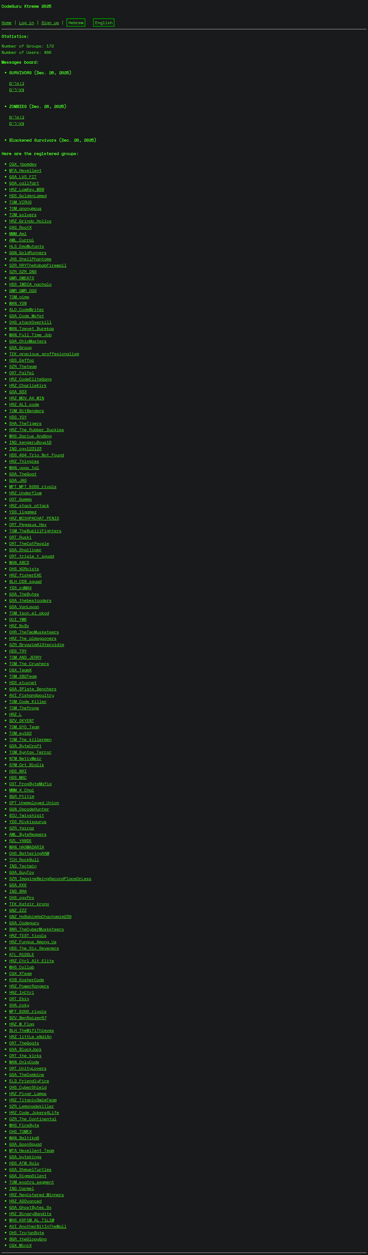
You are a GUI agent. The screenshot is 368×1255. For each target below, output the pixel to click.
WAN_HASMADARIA (26, 847)
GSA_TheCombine (26, 1074)
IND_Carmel (21, 1188)
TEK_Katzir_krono (29, 904)
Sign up (50, 22)
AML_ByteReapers (28, 834)
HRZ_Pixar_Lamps (28, 1093)
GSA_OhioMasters (28, 341)
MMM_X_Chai (21, 790)
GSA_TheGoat (23, 474)
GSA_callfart (24, 183)
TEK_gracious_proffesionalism (44, 353)
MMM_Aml (18, 233)
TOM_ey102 (20, 733)
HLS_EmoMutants (26, 246)
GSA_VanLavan (24, 606)
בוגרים (16, 83)
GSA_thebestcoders (30, 600)
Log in (26, 22)
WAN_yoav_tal (24, 467)
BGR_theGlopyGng (28, 1239)
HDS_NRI (18, 771)
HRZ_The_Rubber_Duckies (36, 429)
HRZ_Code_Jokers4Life (34, 1112)
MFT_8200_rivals (28, 1011)
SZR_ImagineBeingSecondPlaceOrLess (50, 878)
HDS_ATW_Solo (24, 1163)
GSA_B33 (18, 391)
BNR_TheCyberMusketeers (36, 929)
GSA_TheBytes (24, 594)
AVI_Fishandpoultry (31, 695)
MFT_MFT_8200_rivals (33, 486)
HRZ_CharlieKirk (28, 385)
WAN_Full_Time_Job (30, 334)
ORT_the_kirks (25, 1055)
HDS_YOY (18, 417)
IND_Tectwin (23, 866)
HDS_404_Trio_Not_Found (36, 455)
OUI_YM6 (18, 619)
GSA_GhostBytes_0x (30, 1207)
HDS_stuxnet (23, 682)
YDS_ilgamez (23, 512)
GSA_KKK (18, 885)
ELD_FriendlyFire (29, 1081)
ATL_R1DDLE (21, 954)
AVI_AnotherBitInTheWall (38, 1226)
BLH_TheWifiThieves (31, 1030)
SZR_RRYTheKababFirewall (38, 265)
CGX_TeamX (20, 670)
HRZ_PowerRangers (29, 986)
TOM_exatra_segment (31, 1182)
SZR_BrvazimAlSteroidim (36, 644)
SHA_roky (19, 1005)
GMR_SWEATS (21, 278)
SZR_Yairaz (21, 828)
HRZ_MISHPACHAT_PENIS (34, 518)
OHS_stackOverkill (30, 322)
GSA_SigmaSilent (28, 1175)
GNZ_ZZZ (18, 910)
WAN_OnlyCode (24, 1062)
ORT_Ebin (19, 998)
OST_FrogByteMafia (30, 783)
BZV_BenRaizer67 (28, 1017)
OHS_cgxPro (21, 897)
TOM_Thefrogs (24, 708)
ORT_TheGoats (24, 1043)
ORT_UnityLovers (28, 1068)
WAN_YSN (18, 303)
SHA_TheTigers (25, 423)
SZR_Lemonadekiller (31, 1106)
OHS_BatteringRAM (29, 853)
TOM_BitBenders (26, 410)
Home (7, 22)
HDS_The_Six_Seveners (34, 948)
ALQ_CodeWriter (26, 309)
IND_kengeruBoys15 (30, 442)
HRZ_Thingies (24, 461)
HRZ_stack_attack (29, 505)
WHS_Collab (21, 967)
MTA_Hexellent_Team (31, 1150)
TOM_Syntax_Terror (30, 752)
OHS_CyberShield (28, 1087)
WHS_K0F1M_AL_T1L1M (31, 1220)
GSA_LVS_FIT (23, 176)
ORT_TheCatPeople (29, 543)
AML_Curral (21, 240)
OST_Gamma (20, 499)
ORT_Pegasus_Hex (28, 524)
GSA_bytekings (25, 1156)
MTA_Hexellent (25, 170)
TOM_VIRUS (20, 202)
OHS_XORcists (24, 568)
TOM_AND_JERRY (25, 657)
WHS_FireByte (24, 1125)
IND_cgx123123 (25, 448)
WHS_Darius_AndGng (30, 436)
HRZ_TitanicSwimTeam (33, 1100)
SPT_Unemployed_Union (34, 802)
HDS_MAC (18, 777)
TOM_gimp (19, 297)
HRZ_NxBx (19, 625)
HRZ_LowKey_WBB (26, 189)
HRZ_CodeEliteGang (30, 379)
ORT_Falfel (21, 372)
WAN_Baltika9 (24, 1137)
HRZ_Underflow (25, 493)
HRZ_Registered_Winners (36, 1194)
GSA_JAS (18, 480)
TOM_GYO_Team (24, 726)
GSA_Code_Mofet (26, 316)
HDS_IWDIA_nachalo (30, 284)
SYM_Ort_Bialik (26, 764)
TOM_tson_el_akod (29, 613)
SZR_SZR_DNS (23, 271)
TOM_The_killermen (30, 739)
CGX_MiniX (20, 1245)
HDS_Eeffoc (21, 360)
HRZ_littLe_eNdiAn (30, 1036)
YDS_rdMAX (20, 587)
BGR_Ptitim (21, 796)
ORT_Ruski (20, 537)
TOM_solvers (23, 214)
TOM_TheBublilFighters (35, 530)
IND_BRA (18, 891)
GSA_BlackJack (25, 1049)
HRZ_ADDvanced (25, 1201)
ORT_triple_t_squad (31, 556)
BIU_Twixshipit (26, 815)
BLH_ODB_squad (25, 581)
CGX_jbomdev (23, 164)
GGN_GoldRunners (28, 252)
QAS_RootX (20, 227)
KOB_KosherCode (26, 979)
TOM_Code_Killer (28, 701)
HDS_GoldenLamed (28, 195)
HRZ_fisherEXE (25, 575)
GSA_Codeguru (24, 923)
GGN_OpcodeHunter (29, 809)
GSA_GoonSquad (25, 1144)
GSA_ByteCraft (25, 745)
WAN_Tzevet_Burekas (31, 328)
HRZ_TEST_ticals (28, 935)
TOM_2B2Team (23, 676)
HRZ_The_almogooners (33, 638)
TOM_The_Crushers (29, 663)
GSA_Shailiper (25, 549)
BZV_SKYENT (21, 720)
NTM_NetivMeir (25, 758)
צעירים (16, 89)
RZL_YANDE (20, 840)
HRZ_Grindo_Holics (30, 221)
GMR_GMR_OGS (23, 290)
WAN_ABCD (19, 562)
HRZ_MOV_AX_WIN (26, 398)
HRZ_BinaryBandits (30, 1213)
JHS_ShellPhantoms (30, 259)
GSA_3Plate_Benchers (33, 689)
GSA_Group (20, 347)
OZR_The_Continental (33, 1119)
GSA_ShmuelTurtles (30, 1169)
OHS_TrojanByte (26, 1232)
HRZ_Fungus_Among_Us (33, 941)
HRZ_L (15, 714)
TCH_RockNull (24, 859)
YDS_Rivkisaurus (28, 821)
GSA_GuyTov (21, 872)
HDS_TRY (18, 651)
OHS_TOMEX (20, 1131)
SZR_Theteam (23, 366)
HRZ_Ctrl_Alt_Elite (31, 960)
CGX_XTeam (20, 973)
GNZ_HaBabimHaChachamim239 (40, 916)
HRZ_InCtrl (21, 992)
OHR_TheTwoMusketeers (34, 632)
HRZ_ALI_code (24, 404)
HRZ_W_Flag (21, 1024)
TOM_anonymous (25, 208)
